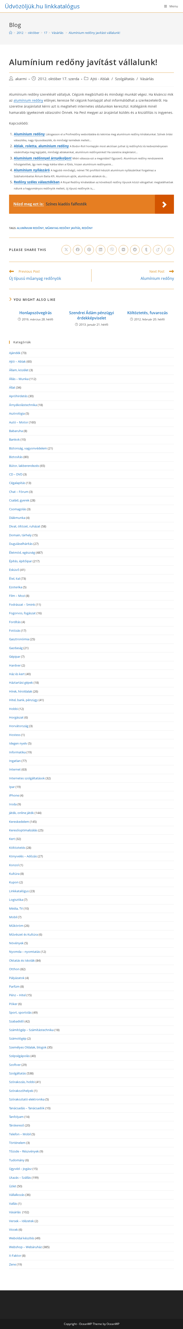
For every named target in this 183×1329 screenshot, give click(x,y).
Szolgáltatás (124, 79)
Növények (16, 943)
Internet (15, 769)
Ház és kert (17, 674)
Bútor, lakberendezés (24, 466)
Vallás (13, 1203)
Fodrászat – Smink (22, 604)
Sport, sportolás (20, 1012)
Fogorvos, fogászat (22, 613)
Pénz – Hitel (17, 995)
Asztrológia (17, 413)
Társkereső (16, 1125)
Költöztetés (17, 847)
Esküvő (14, 570)
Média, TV (16, 908)
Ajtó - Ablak (99, 79)
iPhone (14, 795)
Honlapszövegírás (35, 312)
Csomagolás (17, 509)
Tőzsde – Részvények (24, 1151)
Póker (13, 1004)
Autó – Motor (18, 422)
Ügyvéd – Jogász (20, 1169)
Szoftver (15, 1065)
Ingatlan (15, 761)
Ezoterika (15, 587)
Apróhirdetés (18, 396)
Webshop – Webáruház (25, 1247)
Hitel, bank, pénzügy (23, 700)
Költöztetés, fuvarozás (147, 312)
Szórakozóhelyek (21, 1091)
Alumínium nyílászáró (32, 170)
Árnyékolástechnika (23, 405)
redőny (87, 228)
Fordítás (15, 622)
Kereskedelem (19, 821)
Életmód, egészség (22, 552)
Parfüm (14, 986)
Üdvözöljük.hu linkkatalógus (42, 6)
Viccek (13, 1229)
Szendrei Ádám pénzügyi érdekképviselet (91, 315)
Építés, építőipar (20, 561)
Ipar (12, 787)
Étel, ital (14, 578)
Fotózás (14, 630)
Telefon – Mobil (20, 1134)
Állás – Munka (19, 379)
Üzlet (12, 1186)
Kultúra (14, 873)
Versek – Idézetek (21, 1221)
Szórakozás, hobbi (22, 1082)
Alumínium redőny (29, 134)
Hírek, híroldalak (20, 691)
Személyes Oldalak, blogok (27, 1047)
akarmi (21, 79)
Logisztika (16, 899)
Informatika (17, 752)
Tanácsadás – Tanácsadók (27, 1108)
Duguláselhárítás (21, 544)
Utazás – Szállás (20, 1177)
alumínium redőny (28, 100)
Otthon (14, 969)
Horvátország (18, 726)
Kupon (14, 882)
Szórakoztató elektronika (27, 1099)
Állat (12, 387)
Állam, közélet (19, 370)
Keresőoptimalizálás (23, 830)
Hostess (14, 735)
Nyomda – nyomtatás (24, 951)
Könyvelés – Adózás (23, 856)
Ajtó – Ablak (17, 361)
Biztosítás (16, 457)
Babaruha (16, 431)
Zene (12, 1264)
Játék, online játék (21, 813)
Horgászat (16, 717)
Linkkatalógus (19, 891)
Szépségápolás (19, 1056)
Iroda (13, 804)
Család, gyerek (19, 500)
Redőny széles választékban (37, 182)
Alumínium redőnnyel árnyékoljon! (42, 158)
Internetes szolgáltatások (27, 778)
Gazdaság (16, 648)
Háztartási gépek (21, 682)
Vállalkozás (17, 1195)
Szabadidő (16, 1021)
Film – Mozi (17, 596)
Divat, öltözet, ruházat (24, 526)
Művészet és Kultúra (23, 934)
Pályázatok (17, 978)
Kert (12, 839)
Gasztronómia (19, 639)
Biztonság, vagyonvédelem (28, 448)
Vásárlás (147, 79)
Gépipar (14, 656)
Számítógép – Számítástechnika (31, 1030)
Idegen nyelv (18, 743)
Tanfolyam (16, 1117)
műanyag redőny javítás (62, 228)
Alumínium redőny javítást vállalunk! (94, 33)
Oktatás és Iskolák (22, 960)
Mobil (13, 917)
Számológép (17, 1038)
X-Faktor (15, 1255)
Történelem (17, 1143)
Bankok (14, 439)
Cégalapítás (17, 483)
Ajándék (14, 353)
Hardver (15, 665)
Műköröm (16, 925)
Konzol (14, 865)
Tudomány (17, 1160)
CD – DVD (15, 474)
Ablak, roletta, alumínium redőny (41, 146)
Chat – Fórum (18, 492)
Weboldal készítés (21, 1238)
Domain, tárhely (20, 535)
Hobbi (13, 709)
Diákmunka (17, 518)
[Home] (10, 33)
